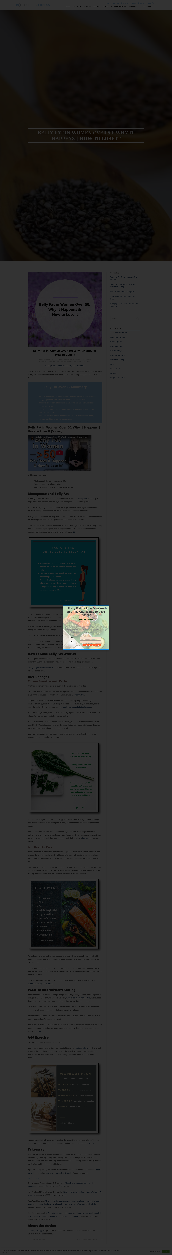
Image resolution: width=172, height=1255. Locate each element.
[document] (86, 627)
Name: (73, 637)
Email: (73, 641)
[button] (106, 608)
